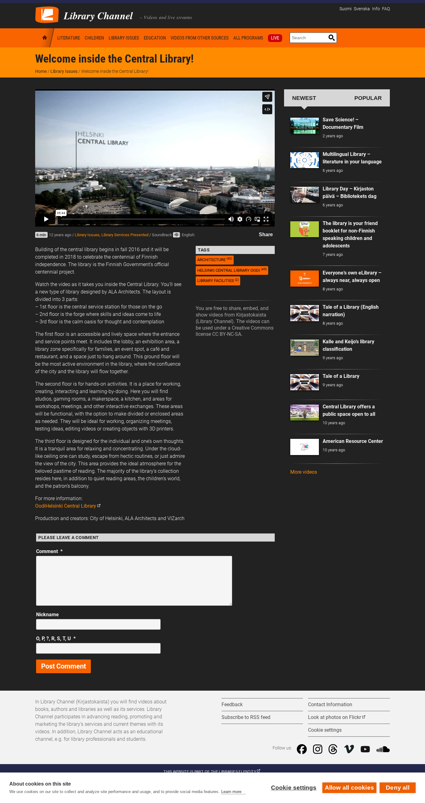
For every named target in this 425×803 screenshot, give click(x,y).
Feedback (232, 704)
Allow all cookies (349, 787)
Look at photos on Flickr (334, 717)
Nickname (47, 615)
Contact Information (330, 704)
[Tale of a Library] (304, 382)
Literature (68, 38)
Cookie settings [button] (325, 730)
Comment (49, 551)
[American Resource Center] (304, 447)
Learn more (231, 791)
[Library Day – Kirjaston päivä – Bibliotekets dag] (304, 195)
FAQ (386, 9)
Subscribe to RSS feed (246, 717)
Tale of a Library (341, 376)
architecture (214, 259)
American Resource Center (353, 441)
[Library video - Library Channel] (47, 14)
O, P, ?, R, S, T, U (56, 638)
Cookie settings (294, 787)
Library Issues (124, 38)
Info (376, 9)
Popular (368, 98)
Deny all (397, 787)
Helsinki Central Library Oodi (232, 270)
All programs (248, 38)
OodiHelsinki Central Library (65, 506)
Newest (304, 98)
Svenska (362, 9)
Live (275, 38)
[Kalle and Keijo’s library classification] (304, 348)
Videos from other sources (199, 38)
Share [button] (266, 234)
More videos (303, 472)
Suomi (345, 9)
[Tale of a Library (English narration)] (304, 313)
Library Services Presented (124, 234)
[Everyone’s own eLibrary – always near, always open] (304, 278)
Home (45, 37)
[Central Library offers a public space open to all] (304, 413)
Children (94, 38)
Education (155, 38)
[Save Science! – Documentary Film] (304, 126)
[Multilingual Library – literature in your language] (304, 160)
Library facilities (218, 280)
